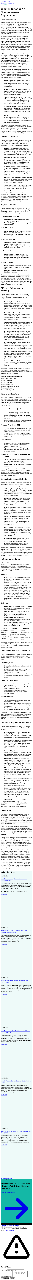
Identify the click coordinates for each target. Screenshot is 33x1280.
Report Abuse (10, 1230)
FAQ (14, 3)
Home (2, 3)
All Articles (4, 4)
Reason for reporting (6, 1276)
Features (10, 3)
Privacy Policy (5, 1225)
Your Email (4, 1270)
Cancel (12, 1278)
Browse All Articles (6, 1178)
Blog (5, 3)
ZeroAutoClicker (5, 1)
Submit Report (5, 1278)
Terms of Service (14, 1225)
